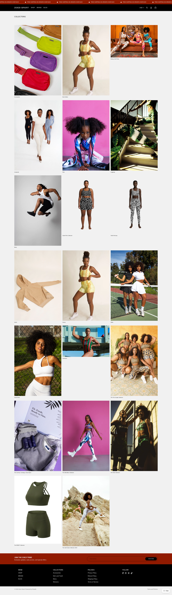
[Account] (151, 7)
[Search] (147, 7)
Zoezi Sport (22, 589)
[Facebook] (123, 573)
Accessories (57, 573)
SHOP (20, 573)
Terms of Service (93, 582)
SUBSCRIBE (151, 558)
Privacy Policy (92, 573)
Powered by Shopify (30, 589)
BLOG (20, 579)
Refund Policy (92, 576)
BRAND (20, 576)
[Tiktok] (131, 573)
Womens (56, 582)
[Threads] (128, 573)
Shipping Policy (92, 579)
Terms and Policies (152, 589)
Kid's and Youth (58, 576)
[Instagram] (126, 573)
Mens (55, 579)
